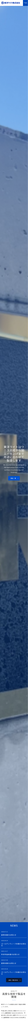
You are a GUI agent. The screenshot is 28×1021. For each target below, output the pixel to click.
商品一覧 (13, 478)
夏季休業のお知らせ (8, 935)
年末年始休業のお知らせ (10, 954)
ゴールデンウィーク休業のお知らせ (13, 945)
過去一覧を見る (13, 980)
